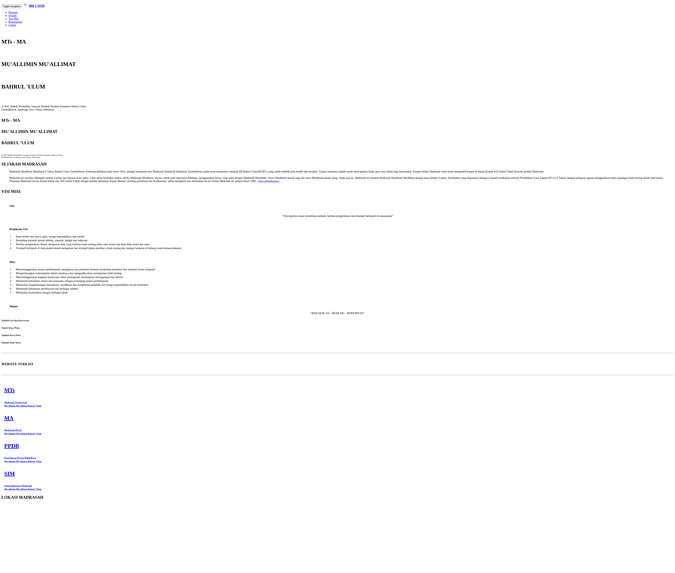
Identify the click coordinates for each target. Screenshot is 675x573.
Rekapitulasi (15, 21)
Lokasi (12, 25)
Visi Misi (13, 18)
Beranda (13, 12)
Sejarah (12, 15)
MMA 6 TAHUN (36, 6)
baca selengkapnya (268, 181)
